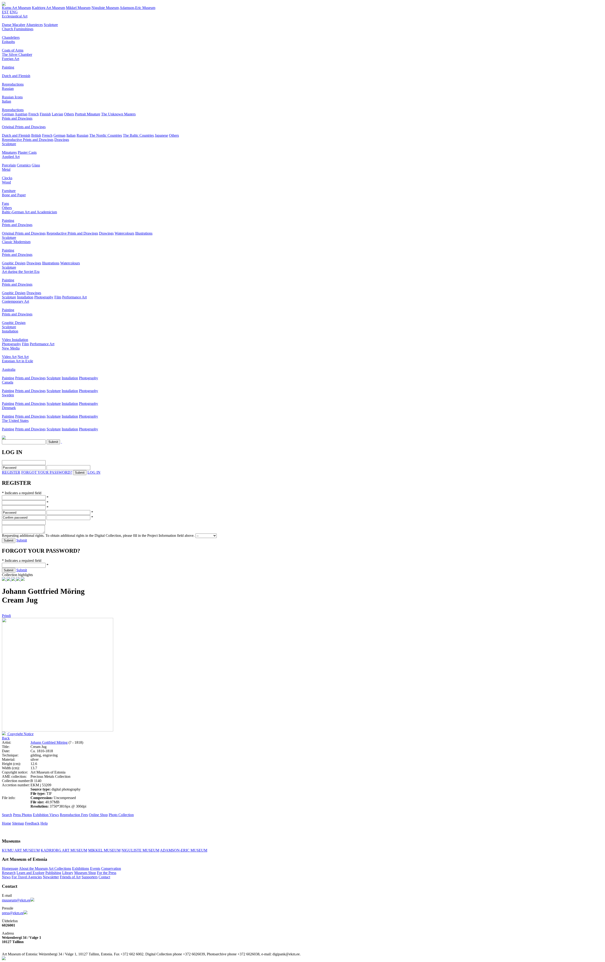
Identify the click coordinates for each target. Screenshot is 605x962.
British (36, 135)
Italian (6, 101)
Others (69, 114)
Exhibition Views (46, 815)
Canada (7, 382)
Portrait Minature (87, 114)
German (8, 114)
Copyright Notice (20, 734)
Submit (21, 540)
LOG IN (93, 472)
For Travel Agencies (27, 877)
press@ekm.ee (13, 913)
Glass (36, 165)
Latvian (57, 114)
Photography (43, 297)
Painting (8, 67)
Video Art (9, 357)
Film (57, 297)
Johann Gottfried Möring (49, 742)
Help (44, 823)
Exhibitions (80, 868)
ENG (14, 12)
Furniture (9, 191)
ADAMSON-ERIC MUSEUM (183, 850)
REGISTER (11, 472)
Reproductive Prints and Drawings (27, 140)
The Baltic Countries (138, 135)
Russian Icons (12, 97)
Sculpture (51, 25)
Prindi (6, 616)
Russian (8, 89)
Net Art (23, 357)
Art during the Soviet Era (20, 272)
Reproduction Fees (74, 815)
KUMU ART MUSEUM (21, 850)
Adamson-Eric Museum (137, 8)
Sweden (8, 395)
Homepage (10, 868)
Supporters (90, 877)
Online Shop (98, 815)
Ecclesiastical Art (14, 16)
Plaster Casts (27, 152)
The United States (15, 421)
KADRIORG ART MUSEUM (64, 850)
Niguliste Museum (105, 8)
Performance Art (74, 297)
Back (6, 738)
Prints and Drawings (17, 118)
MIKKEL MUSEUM (104, 850)
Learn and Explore (30, 873)
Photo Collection (121, 815)
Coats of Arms (12, 50)
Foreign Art (10, 59)
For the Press (106, 873)
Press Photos (22, 815)
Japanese (161, 135)
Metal (6, 169)
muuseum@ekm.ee (16, 900)
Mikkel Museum (78, 8)
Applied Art (11, 157)
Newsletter (51, 877)
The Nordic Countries (105, 135)
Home (6, 823)
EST (5, 12)
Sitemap (18, 823)
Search (7, 815)
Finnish (45, 114)
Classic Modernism (16, 242)
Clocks (7, 178)
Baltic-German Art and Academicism (29, 212)
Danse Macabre (13, 25)
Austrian (21, 114)
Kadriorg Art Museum (48, 8)
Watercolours (124, 233)
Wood (6, 182)
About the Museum (33, 868)
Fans (5, 203)
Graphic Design (14, 263)
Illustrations (143, 233)
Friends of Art (70, 877)
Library (67, 873)
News (6, 877)
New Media (11, 348)
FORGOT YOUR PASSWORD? (46, 472)
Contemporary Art (15, 301)
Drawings (61, 140)
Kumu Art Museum (16, 8)
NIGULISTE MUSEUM (140, 850)
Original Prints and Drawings (24, 127)
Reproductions (13, 84)
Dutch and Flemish (16, 76)
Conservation (111, 868)
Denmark (9, 408)
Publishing (53, 873)
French (33, 114)
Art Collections (59, 868)
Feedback (32, 823)
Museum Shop (85, 873)
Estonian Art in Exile (17, 361)
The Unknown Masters (118, 114)
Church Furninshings (17, 29)
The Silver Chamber (17, 54)
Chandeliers (11, 37)
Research (9, 873)
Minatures (9, 152)
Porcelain (9, 165)
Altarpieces (34, 25)
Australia (8, 369)
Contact (104, 877)
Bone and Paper (14, 195)
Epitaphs (8, 42)
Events (95, 868)
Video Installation (15, 340)
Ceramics (24, 165)
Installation (25, 297)
